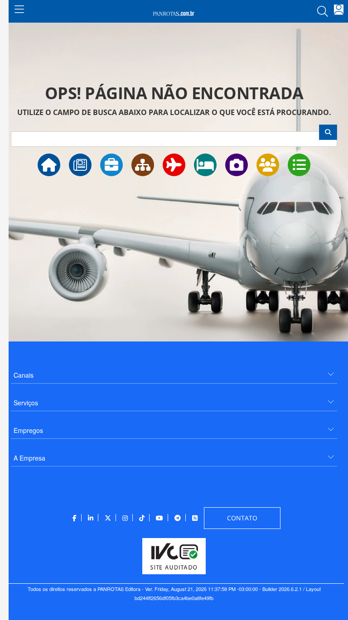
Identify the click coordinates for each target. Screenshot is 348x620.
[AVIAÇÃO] (174, 165)
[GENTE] (267, 165)
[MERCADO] (142, 165)
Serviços (26, 402)
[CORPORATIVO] (111, 165)
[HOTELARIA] (205, 165)
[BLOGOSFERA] (299, 165)
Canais (24, 375)
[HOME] (49, 165)
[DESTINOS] (236, 165)
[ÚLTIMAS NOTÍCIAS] (80, 165)
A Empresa (29, 457)
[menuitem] (174, 372)
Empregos (28, 430)
